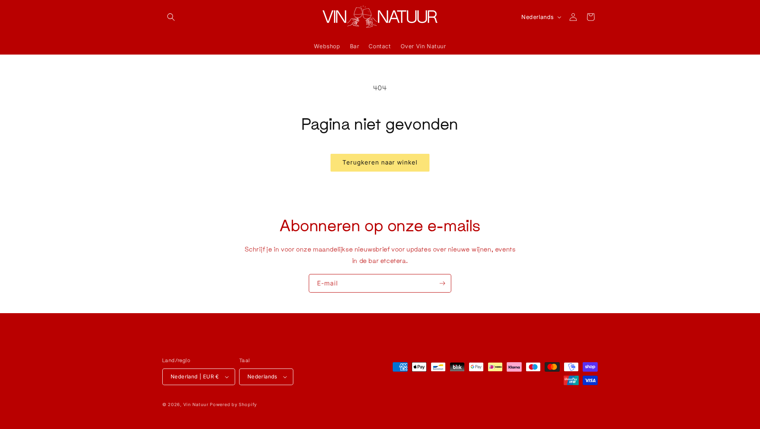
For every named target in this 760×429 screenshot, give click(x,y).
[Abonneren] (442, 283)
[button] (171, 17)
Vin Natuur (196, 404)
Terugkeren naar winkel (380, 162)
